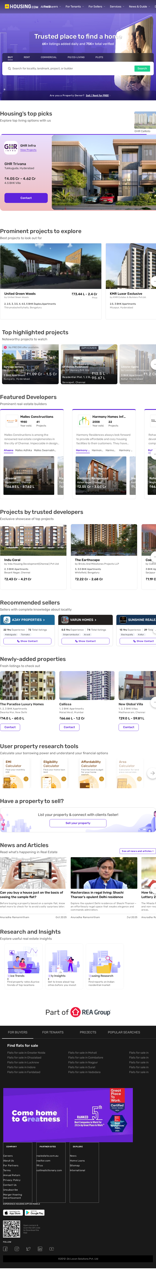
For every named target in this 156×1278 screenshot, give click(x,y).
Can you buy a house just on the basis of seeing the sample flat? (31, 895)
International (77, 1170)
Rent (27, 57)
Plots (99, 57)
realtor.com (43, 1160)
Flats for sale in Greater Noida (26, 1052)
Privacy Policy (12, 1180)
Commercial (49, 57)
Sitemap (75, 1165)
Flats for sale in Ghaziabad (24, 1057)
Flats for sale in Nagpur (83, 1062)
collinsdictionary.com (49, 1170)
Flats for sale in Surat (81, 1067)
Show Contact (29, 641)
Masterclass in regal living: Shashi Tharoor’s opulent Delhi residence (97, 895)
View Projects (28, 149)
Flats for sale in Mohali (82, 1052)
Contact (26, 198)
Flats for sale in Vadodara (84, 1072)
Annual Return (11, 1175)
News (73, 1155)
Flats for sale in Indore (21, 1067)
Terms (7, 1170)
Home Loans (77, 1160)
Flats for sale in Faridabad (23, 1072)
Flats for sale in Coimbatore (85, 1057)
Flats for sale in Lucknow (23, 1062)
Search (142, 68)
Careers (8, 1155)
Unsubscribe (10, 1189)
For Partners (10, 1165)
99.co (40, 1165)
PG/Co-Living (76, 57)
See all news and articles (138, 851)
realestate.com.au (47, 1155)
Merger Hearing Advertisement (12, 1196)
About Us (8, 1160)
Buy (10, 57)
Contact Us (9, 1185)
